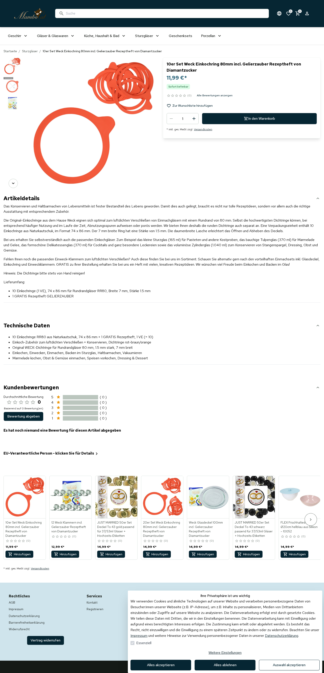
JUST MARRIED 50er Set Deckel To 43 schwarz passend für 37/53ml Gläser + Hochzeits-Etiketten (254, 529)
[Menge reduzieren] (171, 118)
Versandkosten (203, 129)
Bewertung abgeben (23, 416)
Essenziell (143, 643)
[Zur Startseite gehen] (30, 13)
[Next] (13, 183)
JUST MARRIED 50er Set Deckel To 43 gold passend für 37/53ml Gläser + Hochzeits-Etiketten (115, 529)
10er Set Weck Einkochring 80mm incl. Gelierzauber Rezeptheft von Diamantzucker (24, 529)
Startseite (10, 51)
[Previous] (13, 63)
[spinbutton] (182, 118)
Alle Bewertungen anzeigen (215, 95)
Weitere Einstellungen (225, 652)
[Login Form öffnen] (307, 13)
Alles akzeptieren (161, 665)
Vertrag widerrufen (45, 640)
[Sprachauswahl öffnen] (279, 13)
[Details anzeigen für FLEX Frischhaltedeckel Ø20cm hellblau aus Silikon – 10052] (300, 497)
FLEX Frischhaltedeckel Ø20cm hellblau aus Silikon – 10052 (299, 526)
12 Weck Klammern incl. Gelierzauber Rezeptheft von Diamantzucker (68, 526)
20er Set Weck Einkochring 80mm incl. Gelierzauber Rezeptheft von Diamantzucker (161, 529)
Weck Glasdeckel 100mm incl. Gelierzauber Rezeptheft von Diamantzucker (206, 529)
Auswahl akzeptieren (289, 665)
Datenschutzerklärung (281, 635)
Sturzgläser (30, 51)
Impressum (138, 635)
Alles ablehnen (225, 665)
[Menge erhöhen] (194, 118)
